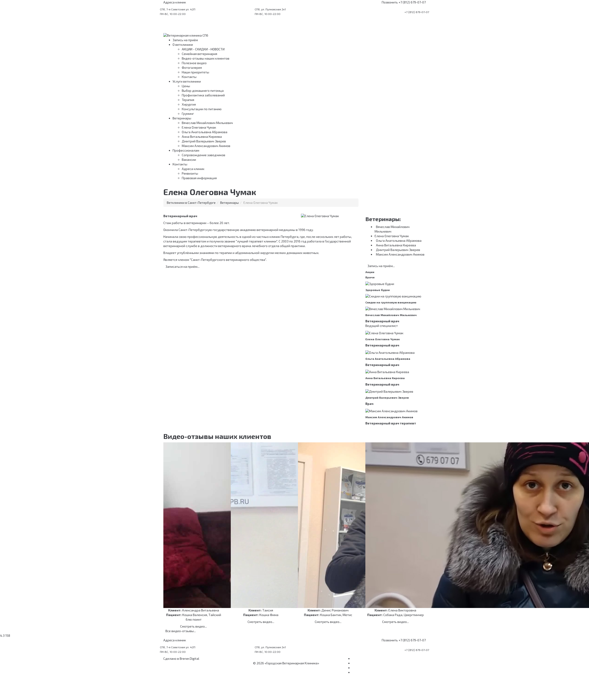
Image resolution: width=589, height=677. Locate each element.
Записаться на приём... (181, 266)
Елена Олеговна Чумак (199, 127)
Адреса (174, 2)
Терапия (188, 100)
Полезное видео (194, 63)
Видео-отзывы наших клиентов (205, 58)
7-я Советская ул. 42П (177, 9)
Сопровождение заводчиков (203, 155)
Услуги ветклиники (187, 81)
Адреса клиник (193, 169)
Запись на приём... (380, 266)
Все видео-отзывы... (179, 631)
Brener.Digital (189, 658)
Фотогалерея (192, 67)
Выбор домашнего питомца (203, 90)
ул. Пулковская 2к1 (270, 9)
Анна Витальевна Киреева (202, 136)
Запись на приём (185, 40)
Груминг (188, 113)
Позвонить (390, 2)
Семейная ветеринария (199, 54)
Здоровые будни (377, 289)
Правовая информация (199, 178)
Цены (186, 86)
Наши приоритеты (195, 72)
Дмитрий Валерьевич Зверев (204, 141)
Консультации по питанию (202, 109)
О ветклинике (183, 44)
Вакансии (189, 159)
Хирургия (189, 104)
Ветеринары (182, 118)
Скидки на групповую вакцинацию (390, 302)
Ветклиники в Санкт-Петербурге (191, 203)
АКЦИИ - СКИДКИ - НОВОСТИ (203, 49)
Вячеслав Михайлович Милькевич (207, 123)
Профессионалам (186, 150)
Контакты (189, 77)
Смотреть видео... (193, 626)
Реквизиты (190, 173)
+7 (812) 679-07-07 (412, 2)
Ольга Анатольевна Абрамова (204, 132)
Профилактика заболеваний (203, 95)
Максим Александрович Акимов (206, 146)
